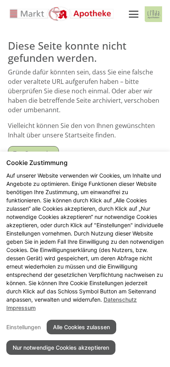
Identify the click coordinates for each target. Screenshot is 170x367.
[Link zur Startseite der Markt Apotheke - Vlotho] (61, 14)
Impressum (21, 307)
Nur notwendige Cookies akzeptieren (61, 347)
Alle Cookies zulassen (81, 327)
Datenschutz (120, 299)
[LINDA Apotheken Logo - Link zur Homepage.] (153, 14)
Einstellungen (23, 327)
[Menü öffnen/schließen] (133, 14)
